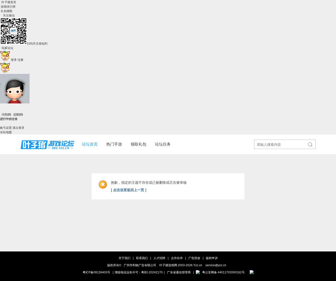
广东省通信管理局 (179, 272)
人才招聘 (159, 258)
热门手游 (114, 144)
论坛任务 (163, 144)
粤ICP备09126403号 (96, 272)
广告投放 (194, 258)
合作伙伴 (177, 258)
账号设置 (6, 128)
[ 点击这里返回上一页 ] (128, 190)
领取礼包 (138, 144)
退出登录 (18, 128)
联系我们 (142, 258)
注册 (20, 60)
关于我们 (124, 258)
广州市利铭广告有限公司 (140, 265)
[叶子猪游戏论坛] (47, 153)
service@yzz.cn (215, 265)
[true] (308, 144)
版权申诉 (212, 258)
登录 (14, 60)
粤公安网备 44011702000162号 (223, 272)
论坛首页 (90, 144)
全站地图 (6, 132)
